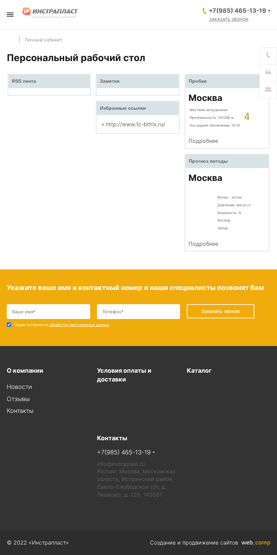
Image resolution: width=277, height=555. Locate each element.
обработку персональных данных (79, 324)
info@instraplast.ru (121, 463)
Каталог (199, 370)
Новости (19, 386)
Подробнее (203, 140)
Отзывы (18, 398)
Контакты (20, 410)
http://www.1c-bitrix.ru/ (135, 124)
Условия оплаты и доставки (124, 375)
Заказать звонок (229, 19)
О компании (25, 370)
